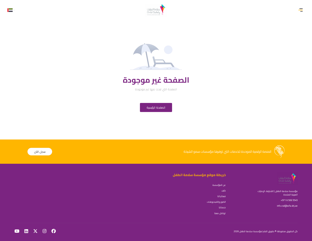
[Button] (301, 10)
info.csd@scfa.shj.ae (287, 206)
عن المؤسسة (219, 185)
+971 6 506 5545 (289, 200)
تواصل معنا (220, 213)
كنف (223, 190)
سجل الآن (40, 151)
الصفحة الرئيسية (156, 107)
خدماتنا (222, 207)
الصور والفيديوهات (216, 202)
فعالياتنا (221, 196)
